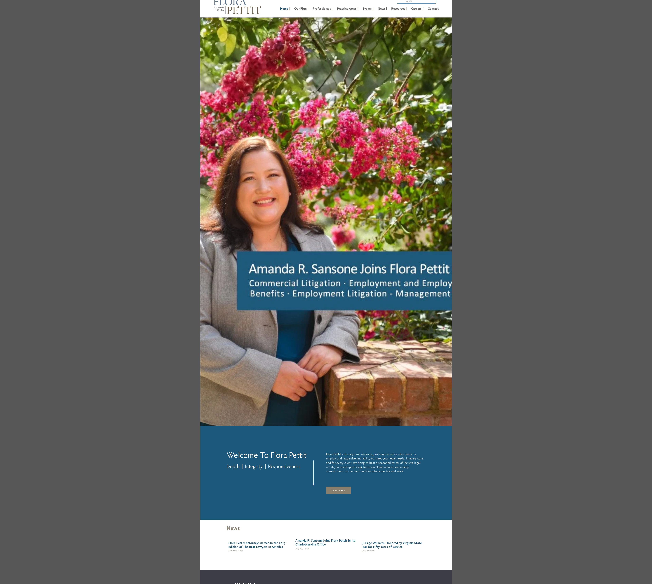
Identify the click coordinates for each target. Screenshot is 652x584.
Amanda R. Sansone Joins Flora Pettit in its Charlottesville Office (325, 542)
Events (367, 9)
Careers (416, 9)
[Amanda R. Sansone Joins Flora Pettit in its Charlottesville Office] (326, 534)
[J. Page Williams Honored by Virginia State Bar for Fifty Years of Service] (394, 536)
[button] (419, 526)
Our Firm (300, 9)
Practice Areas (347, 9)
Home (284, 9)
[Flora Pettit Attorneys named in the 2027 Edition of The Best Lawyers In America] (259, 536)
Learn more (338, 490)
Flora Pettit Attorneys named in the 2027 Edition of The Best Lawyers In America (256, 545)
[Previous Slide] (206, 222)
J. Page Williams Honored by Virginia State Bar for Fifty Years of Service (392, 545)
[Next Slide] (446, 222)
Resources (398, 9)
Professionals (322, 9)
